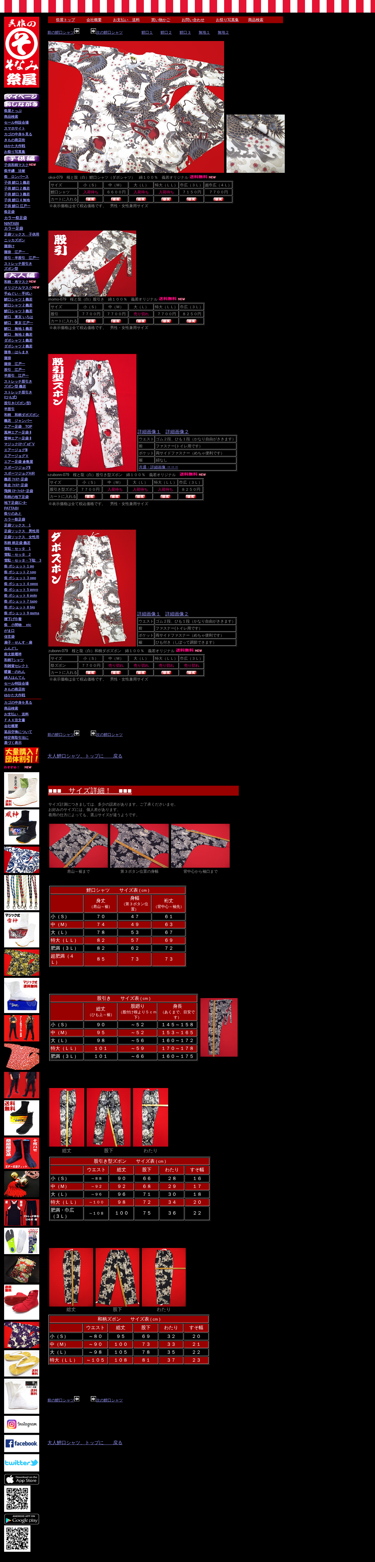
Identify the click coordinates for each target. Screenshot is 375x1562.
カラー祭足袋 (14, 519)
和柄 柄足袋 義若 (17, 543)
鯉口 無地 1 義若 (18, 329)
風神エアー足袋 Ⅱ (17, 432)
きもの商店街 (14, 140)
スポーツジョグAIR (19, 473)
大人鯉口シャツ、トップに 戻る (84, 755)
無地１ (204, 32)
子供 (7, 165)
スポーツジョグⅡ (17, 467)
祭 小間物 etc (17, 625)
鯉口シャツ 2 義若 (18, 305)
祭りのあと (13, 513)
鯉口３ (185, 32)
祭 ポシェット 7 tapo (20, 601)
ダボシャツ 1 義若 (18, 340)
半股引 (9, 409)
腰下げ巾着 (13, 619)
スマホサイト (14, 128)
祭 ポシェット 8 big (19, 607)
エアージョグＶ (16, 456)
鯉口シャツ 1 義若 (18, 299)
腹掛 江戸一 (16, 252)
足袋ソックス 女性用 (21, 537)
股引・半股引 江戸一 (21, 258)
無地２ (223, 32)
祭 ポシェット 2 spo (20, 572)
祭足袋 (9, 212)
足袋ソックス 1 (17, 525)
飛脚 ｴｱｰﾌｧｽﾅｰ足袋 (18, 491)
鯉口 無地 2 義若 (18, 334)
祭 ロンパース (16, 177)
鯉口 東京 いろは (18, 317)
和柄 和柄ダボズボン (21, 415)
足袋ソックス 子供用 (21, 234)
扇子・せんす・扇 (18, 642)
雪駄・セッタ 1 (17, 549)
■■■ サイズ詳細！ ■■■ (90, 790)
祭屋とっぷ (13, 111)
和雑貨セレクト (16, 666)
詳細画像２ (177, 431)
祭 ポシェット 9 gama (21, 613)
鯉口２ (166, 32)
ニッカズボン (14, 240)
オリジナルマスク (18, 288)
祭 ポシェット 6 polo (20, 596)
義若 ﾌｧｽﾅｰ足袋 (16, 479)
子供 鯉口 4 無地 (17, 200)
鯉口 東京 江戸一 (18, 323)
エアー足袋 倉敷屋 (18, 462)
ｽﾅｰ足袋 (22, 485)
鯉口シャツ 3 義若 (18, 311)
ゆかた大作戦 (14, 146)
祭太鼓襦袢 (13, 654)
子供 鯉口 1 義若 (17, 182)
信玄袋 (9, 637)
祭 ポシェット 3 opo (20, 578)
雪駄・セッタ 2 (17, 555)
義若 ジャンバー (18, 421)
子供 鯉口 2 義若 (17, 188)
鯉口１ (147, 32)
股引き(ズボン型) (17, 403)
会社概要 (11, 726)
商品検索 (11, 117)
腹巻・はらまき (16, 352)
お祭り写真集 (14, 152)
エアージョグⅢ (16, 450)
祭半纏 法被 (14, 171)
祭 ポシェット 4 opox (21, 584)
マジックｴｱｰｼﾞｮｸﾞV (19, 444)
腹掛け (9, 246)
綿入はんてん (14, 678)
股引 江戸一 (14, 370)
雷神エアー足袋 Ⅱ (17, 438)
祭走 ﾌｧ (10, 485)
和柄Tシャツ (14, 660)
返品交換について (18, 732)
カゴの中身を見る (18, 134)
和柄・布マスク (16, 282)
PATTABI (11, 508)
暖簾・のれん (14, 672)
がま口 (9, 631)
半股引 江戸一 (16, 376)
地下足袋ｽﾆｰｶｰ (15, 503)
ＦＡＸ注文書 (14, 720)
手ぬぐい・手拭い (18, 293)
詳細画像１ (149, 431)
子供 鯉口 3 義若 (17, 194)
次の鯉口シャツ (109, 32)
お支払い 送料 (16, 714)
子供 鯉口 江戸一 (17, 206)
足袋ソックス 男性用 (21, 531)
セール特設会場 (16, 122)
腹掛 (7, 358)
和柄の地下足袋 (16, 497)
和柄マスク (20, 165)
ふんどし (11, 648)
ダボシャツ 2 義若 (18, 346)
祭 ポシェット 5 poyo (21, 590)
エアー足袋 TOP (18, 426)
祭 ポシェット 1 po (19, 566)
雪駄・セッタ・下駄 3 (22, 560)
